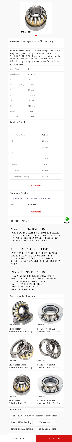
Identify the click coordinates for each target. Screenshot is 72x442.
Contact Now (54, 438)
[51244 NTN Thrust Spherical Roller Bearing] (22, 398)
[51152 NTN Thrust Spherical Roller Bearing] (50, 326)
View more (36, 185)
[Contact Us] (67, 221)
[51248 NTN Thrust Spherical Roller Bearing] (22, 362)
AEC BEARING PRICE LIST (29, 249)
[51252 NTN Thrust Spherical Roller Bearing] (22, 326)
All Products (18, 438)
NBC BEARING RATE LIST (29, 228)
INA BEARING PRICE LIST (29, 272)
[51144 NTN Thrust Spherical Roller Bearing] (50, 398)
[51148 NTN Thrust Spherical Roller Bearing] (50, 362)
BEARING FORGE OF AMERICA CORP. (31, 198)
